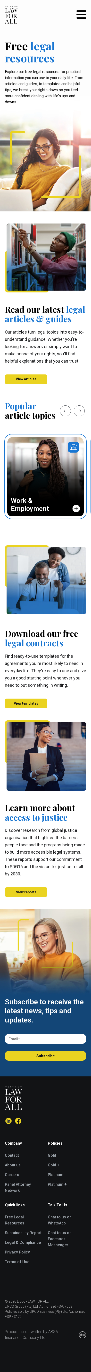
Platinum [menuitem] (55, 1174)
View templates (26, 703)
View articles (26, 379)
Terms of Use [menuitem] (17, 1262)
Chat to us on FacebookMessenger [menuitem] (60, 1238)
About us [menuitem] (13, 1165)
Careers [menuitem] (12, 1174)
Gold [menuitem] (52, 1155)
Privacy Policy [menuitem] (17, 1252)
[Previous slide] (65, 411)
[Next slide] (79, 411)
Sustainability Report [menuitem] (23, 1232)
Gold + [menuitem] (53, 1165)
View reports (26, 892)
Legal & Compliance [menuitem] (23, 1242)
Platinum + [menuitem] (57, 1184)
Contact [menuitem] (12, 1155)
